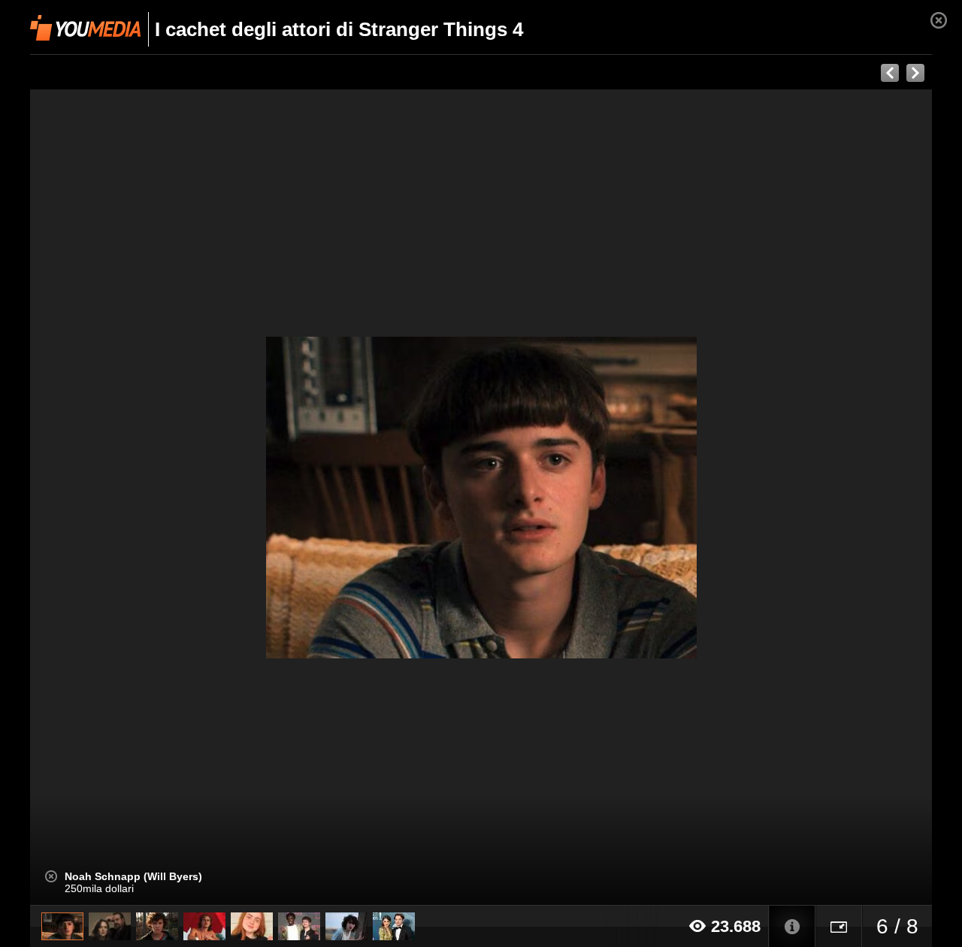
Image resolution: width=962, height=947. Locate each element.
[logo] (85, 28)
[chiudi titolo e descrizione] (51, 876)
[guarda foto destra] (571, 497)
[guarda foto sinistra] (120, 497)
